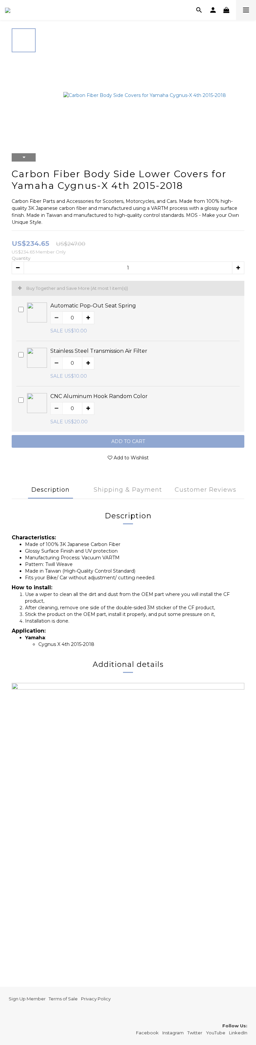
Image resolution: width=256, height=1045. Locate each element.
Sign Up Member (27, 998)
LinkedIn (238, 1032)
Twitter (194, 1032)
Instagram (173, 1032)
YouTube (215, 1032)
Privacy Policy (96, 998)
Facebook (147, 1032)
